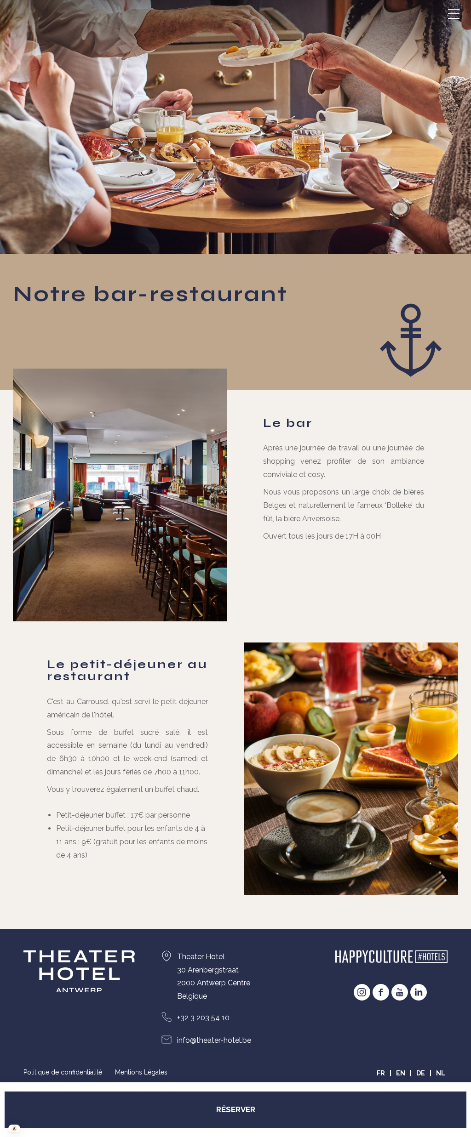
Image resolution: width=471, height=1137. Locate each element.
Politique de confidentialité (62, 1072)
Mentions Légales (141, 1072)
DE (420, 1073)
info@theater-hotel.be (214, 1040)
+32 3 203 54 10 (203, 1017)
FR (381, 1073)
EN (400, 1073)
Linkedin (418, 992)
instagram (362, 992)
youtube (399, 992)
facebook (381, 992)
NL (440, 1073)
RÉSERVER (235, 1109)
